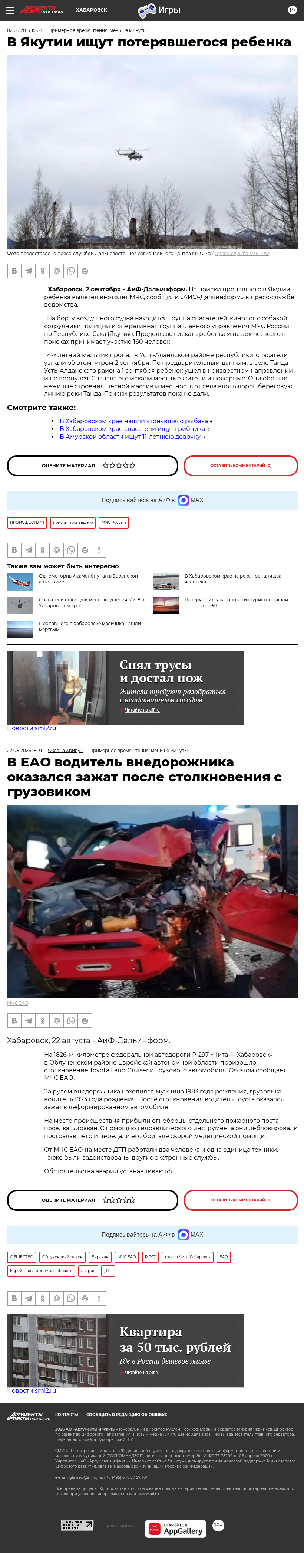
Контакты (66, 1414)
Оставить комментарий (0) (241, 465)
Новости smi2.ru (31, 728)
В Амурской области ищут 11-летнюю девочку (130, 436)
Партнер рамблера (119, 1525)
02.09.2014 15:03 (24, 30)
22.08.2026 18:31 (24, 750)
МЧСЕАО (17, 1003)
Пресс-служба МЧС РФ (242, 253)
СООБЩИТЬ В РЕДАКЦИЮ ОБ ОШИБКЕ (126, 1414)
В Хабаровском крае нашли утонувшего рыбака (134, 421)
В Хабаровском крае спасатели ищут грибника (132, 428)
